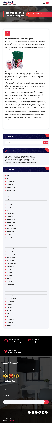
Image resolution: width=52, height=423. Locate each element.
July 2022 (9, 304)
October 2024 (10, 225)
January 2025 (10, 216)
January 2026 (10, 184)
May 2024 (9, 240)
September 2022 (11, 299)
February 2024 (11, 249)
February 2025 (10, 213)
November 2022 (11, 293)
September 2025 (11, 196)
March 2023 (10, 281)
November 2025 (11, 190)
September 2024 (11, 228)
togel (7, 390)
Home (29, 13)
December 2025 (11, 187)
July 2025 (9, 202)
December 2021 (11, 325)
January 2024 (10, 252)
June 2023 (9, 272)
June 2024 (9, 237)
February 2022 (10, 319)
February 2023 (10, 284)
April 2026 (9, 175)
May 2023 (9, 275)
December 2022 (11, 290)
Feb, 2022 (8, 33)
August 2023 (10, 266)
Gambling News (37, 13)
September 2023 (11, 263)
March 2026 (10, 178)
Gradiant (12, 420)
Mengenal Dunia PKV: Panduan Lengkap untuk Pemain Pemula (20, 157)
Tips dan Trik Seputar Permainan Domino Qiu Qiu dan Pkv (19, 159)
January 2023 (10, 287)
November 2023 (11, 257)
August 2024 (10, 231)
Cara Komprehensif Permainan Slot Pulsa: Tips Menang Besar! (20, 162)
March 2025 (10, 210)
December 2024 (11, 219)
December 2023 (11, 255)
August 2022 (10, 301)
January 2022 (10, 322)
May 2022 (9, 310)
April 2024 (9, 243)
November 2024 (11, 222)
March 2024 (10, 246)
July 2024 (9, 234)
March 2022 (10, 316)
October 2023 (10, 260)
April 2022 (9, 313)
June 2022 (9, 307)
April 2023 (9, 278)
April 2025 (9, 208)
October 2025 (10, 193)
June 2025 (9, 205)
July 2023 (9, 269)
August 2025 (10, 199)
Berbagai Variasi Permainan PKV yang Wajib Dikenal (18, 160)
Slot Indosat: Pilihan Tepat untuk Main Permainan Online (19, 156)
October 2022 (10, 296)
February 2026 (11, 181)
